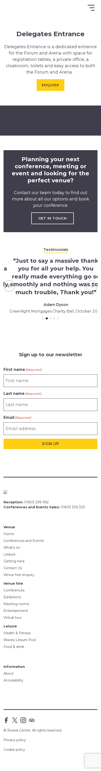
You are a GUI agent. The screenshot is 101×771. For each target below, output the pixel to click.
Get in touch (52, 218)
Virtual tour (13, 617)
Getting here (14, 561)
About (9, 673)
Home (9, 534)
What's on (12, 547)
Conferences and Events (24, 541)
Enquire (50, 85)
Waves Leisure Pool (20, 640)
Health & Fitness (17, 633)
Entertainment (16, 611)
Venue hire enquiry (19, 575)
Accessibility (13, 680)
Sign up (50, 444)
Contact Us (13, 568)
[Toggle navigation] (91, 8)
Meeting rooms (16, 604)
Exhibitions (12, 597)
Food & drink (14, 647)
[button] (9, 286)
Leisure (10, 554)
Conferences (14, 590)
